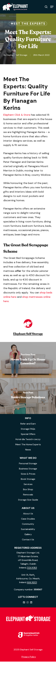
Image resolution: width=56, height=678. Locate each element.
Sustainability (28, 529)
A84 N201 (32, 582)
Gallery (28, 534)
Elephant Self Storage (17, 55)
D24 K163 (32, 567)
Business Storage (28, 468)
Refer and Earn (28, 423)
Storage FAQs (28, 428)
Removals (28, 494)
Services (28, 484)
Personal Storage (28, 463)
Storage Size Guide (28, 499)
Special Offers (28, 434)
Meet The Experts (28, 23)
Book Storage (28, 479)
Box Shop (28, 489)
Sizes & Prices (28, 473)
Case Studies (28, 518)
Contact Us (28, 539)
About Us (28, 513)
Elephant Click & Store (16, 115)
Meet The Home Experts (28, 444)
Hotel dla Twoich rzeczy (28, 439)
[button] (51, 6)
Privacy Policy (29, 656)
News (28, 449)
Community (28, 523)
